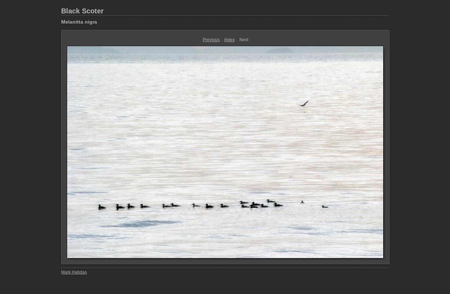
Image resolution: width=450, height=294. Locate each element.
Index (229, 39)
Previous (211, 39)
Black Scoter (82, 11)
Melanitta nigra (79, 22)
